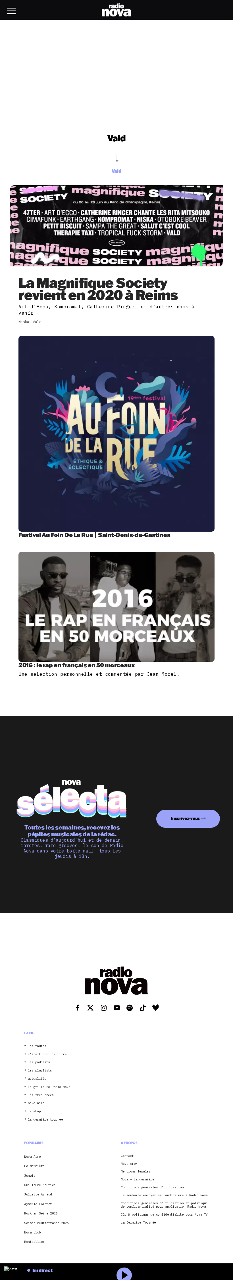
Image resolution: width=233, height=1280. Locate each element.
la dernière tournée (45, 1119)
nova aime (36, 1103)
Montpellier (34, 1242)
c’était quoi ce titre (47, 1054)
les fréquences (41, 1095)
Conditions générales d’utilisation (152, 1187)
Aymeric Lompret (38, 1204)
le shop (34, 1111)
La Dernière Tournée (138, 1222)
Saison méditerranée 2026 (46, 1223)
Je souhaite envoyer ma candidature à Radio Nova (164, 1195)
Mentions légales (135, 1171)
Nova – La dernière (137, 1179)
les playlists (40, 1070)
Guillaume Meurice (40, 1185)
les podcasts (39, 1062)
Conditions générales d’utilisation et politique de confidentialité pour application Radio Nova (164, 1205)
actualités (37, 1079)
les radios (37, 1046)
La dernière (34, 1166)
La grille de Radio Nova (49, 1087)
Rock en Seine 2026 (40, 1213)
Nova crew (129, 1164)
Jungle (29, 1176)
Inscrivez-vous (185, 818)
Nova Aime (32, 1157)
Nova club (32, 1232)
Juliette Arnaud (38, 1194)
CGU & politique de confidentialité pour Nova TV (164, 1214)
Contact (127, 1156)
